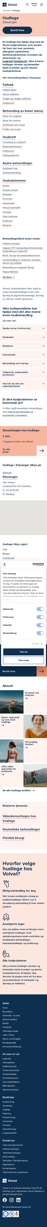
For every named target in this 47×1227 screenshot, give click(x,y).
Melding (10, 494)
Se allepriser (6, 450)
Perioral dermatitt (11, 207)
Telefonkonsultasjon (12, 1153)
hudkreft (8, 61)
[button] (23, 514)
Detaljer (35, 643)
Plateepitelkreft (11, 155)
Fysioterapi (8, 1121)
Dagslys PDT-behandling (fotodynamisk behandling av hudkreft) (23, 250)
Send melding (9, 1156)
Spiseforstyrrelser (11, 1089)
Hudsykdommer (14, 180)
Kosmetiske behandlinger (21, 829)
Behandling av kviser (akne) (23, 111)
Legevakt (7, 1058)
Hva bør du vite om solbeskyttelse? (13, 385)
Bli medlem (7, 1011)
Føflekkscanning (11, 243)
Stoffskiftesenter (10, 1078)
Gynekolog (7, 1105)
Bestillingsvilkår (9, 1042)
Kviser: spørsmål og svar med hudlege (10, 719)
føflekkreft (20, 61)
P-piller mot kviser (12, 129)
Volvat (6, 1003)
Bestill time (8, 1097)
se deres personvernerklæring (25, 599)
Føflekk (8, 85)
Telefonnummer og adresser (15, 1172)
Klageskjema (8, 1164)
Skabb (6, 185)
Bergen (6, 553)
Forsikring (7, 1027)
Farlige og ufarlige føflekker (17, 98)
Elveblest (7, 194)
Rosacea (7, 225)
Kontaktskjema (9, 1168)
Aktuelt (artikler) (10, 1019)
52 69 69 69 (12, 490)
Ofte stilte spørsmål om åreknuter (8, 769)
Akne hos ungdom (12, 116)
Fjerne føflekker (11, 94)
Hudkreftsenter (10, 1066)
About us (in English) (12, 1039)
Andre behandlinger (17, 163)
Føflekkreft (8, 103)
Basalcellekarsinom (12, 146)
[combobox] (27, 4)
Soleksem (8, 220)
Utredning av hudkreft (14, 142)
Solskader (8, 337)
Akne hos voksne (11, 120)
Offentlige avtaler (10, 1031)
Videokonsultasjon (11, 1149)
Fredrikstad (8, 558)
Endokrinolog (8, 1102)
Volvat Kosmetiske (11, 1070)
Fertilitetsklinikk (10, 1074)
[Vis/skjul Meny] (41, 4)
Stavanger (10, 477)
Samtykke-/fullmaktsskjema (15, 1160)
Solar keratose (10, 216)
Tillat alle (23, 652)
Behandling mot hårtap (15, 363)
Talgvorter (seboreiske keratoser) (15, 373)
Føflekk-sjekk (9, 89)
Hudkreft (9, 137)
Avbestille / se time (11, 1015)
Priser (5, 1008)
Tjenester (7, 10)
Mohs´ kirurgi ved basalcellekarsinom (21, 255)
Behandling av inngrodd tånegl (18, 267)
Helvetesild (8, 203)
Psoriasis (7, 212)
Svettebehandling (12, 172)
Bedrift (6, 1023)
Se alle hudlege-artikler (17, 790)
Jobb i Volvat (8, 1035)
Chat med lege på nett (13, 1145)
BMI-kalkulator (9, 1086)
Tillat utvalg (23, 660)
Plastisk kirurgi (13, 838)
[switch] (40, 617)
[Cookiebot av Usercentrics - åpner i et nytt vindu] (33, 564)
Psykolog (7, 1113)
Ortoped (6, 1125)
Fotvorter (7, 198)
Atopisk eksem (10, 190)
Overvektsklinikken (11, 1082)
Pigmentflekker (10, 271)
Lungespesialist (10, 1133)
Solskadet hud (10, 168)
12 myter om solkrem (32, 694)
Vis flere (7, 277)
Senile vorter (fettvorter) (17, 328)
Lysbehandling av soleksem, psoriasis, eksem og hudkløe (22, 261)
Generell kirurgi (9, 1129)
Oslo (5, 549)
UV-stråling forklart (31, 743)
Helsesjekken (9, 1062)
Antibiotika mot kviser (14, 124)
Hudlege (6, 1109)
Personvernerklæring (12, 1046)
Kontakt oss (8, 1140)
